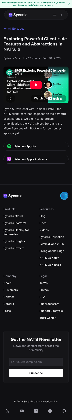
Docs (42, 223)
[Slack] (50, 411)
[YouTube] (22, 411)
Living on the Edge (51, 251)
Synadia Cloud (13, 216)
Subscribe (36, 373)
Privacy (44, 290)
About (7, 283)
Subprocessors (49, 304)
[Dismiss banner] (69, 4)
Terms (43, 283)
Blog (42, 216)
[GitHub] (64, 411)
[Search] (60, 14)
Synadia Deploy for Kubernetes (16, 232)
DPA (42, 297)
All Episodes (16, 28)
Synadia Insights (14, 241)
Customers (10, 290)
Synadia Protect (13, 248)
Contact (8, 297)
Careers (8, 304)
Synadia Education (51, 237)
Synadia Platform (14, 223)
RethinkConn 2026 (51, 244)
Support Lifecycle (51, 311)
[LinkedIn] (36, 411)
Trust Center (47, 317)
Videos (44, 230)
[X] (8, 411)
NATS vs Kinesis (50, 265)
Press (7, 311)
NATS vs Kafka (49, 258)
